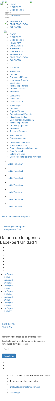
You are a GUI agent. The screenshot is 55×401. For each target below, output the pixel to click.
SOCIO (13, 34)
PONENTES (15, 48)
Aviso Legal (15, 392)
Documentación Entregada (22, 119)
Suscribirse (9, 356)
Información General (19, 80)
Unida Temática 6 (15, 199)
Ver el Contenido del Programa (16, 216)
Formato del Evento (19, 77)
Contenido (14, 108)
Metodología (15, 105)
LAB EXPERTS (16, 45)
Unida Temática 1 (15, 163)
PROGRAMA (15, 42)
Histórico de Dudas (18, 116)
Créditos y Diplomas (19, 125)
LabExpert (8, 275)
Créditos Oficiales (18, 88)
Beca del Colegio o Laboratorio (24, 148)
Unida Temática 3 (15, 178)
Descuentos (15, 82)
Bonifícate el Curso (18, 145)
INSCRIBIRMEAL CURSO (8, 325)
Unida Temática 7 (15, 206)
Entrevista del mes (18, 138)
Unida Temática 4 (15, 185)
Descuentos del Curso (20, 142)
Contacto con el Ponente (21, 114)
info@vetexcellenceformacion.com (25, 386)
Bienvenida (15, 71)
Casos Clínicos (16, 101)
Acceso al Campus (18, 131)
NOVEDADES (16, 54)
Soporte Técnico (17, 111)
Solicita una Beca (17, 153)
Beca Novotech (16, 151)
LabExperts (15, 95)
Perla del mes (16, 135)
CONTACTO (15, 60)
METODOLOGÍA (17, 39)
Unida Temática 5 (15, 192)
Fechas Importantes (19, 85)
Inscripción (14, 67)
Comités (13, 74)
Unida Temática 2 (15, 170)
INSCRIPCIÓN (16, 51)
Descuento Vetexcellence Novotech (25, 156)
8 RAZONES (15, 37)
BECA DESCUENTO (19, 57)
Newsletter (14, 91)
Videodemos (15, 98)
